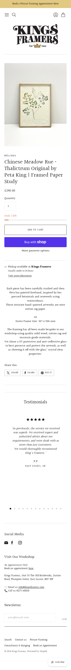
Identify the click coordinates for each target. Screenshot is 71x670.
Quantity (9, 198)
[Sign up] (64, 619)
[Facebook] (12, 543)
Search (8, 640)
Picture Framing (38, 640)
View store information (20, 276)
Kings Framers (19, 651)
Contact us (21, 640)
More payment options (36, 250)
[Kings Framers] (35, 36)
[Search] (14, 14)
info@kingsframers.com (31, 587)
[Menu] (7, 15)
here (31, 569)
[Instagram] (20, 543)
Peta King (10, 156)
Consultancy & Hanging (17, 646)
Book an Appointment (45, 646)
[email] (6, 543)
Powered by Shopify (37, 651)
